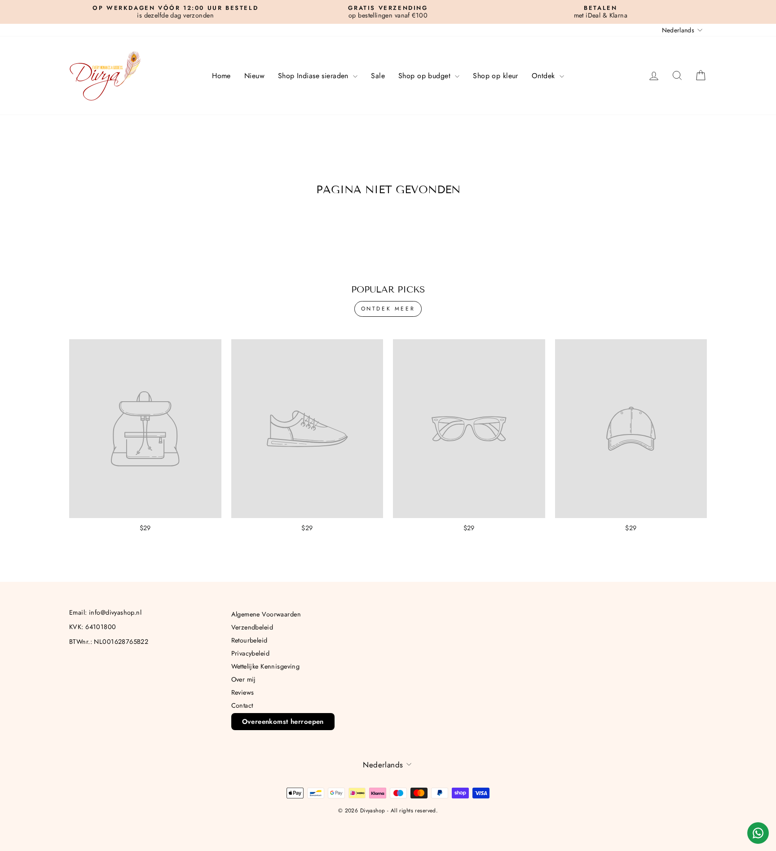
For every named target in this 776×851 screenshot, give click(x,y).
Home (221, 76)
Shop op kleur (495, 76)
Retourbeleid (249, 640)
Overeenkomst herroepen (283, 722)
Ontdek (544, 76)
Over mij (243, 679)
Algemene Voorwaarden (266, 614)
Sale (378, 76)
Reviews (242, 692)
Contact (242, 705)
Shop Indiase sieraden (314, 76)
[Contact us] (758, 833)
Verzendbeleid (252, 627)
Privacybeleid (250, 653)
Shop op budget (425, 76)
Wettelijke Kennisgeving (265, 666)
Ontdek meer (388, 309)
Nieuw (254, 76)
